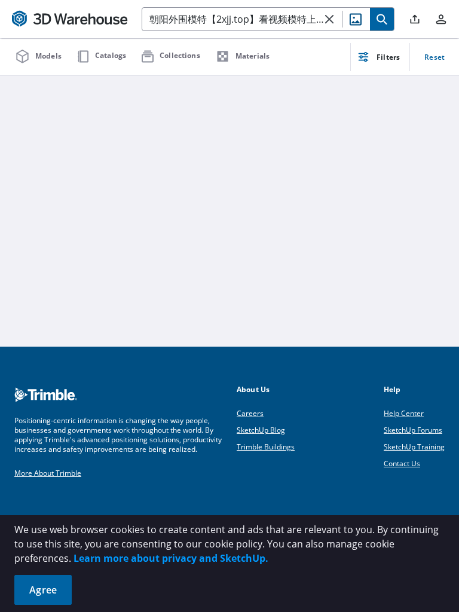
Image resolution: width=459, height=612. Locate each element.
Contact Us (402, 463)
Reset (434, 57)
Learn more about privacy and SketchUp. (171, 558)
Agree (43, 589)
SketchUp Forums (413, 430)
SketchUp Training (414, 447)
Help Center (404, 413)
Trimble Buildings (266, 447)
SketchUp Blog (261, 430)
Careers (250, 413)
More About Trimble (47, 473)
